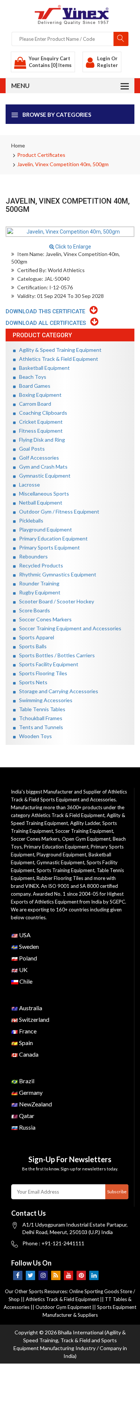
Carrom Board (33, 403)
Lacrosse (28, 484)
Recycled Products (39, 565)
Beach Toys (31, 377)
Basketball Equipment (43, 368)
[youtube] (68, 1275)
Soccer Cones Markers (44, 619)
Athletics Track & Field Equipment (57, 359)
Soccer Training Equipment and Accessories (68, 628)
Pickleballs (29, 520)
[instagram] (43, 1275)
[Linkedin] (94, 1275)
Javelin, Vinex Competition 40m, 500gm (63, 164)
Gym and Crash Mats (42, 466)
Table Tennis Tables (40, 709)
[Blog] (55, 1275)
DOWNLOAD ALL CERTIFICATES (48, 323)
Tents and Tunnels (39, 727)
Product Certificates (41, 155)
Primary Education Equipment (52, 538)
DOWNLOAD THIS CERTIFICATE (48, 311)
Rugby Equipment (38, 592)
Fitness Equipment (39, 430)
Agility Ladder (85, 823)
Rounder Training (37, 583)
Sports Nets (31, 682)
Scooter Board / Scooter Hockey (55, 601)
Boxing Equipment (39, 395)
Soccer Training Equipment (84, 831)
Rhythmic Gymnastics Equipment (56, 574)
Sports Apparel (35, 637)
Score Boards (33, 610)
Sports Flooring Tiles (41, 673)
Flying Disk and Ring (40, 439)
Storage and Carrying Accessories (57, 691)
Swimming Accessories (44, 700)
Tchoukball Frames (39, 718)
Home (18, 145)
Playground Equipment (44, 529)
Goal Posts (30, 448)
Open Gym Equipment (86, 839)
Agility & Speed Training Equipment (59, 350)
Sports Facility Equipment (47, 664)
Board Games (33, 386)
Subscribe (117, 1191)
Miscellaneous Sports (42, 493)
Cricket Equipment (39, 421)
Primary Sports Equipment (48, 547)
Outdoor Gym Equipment (63, 1307)
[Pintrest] (81, 1275)
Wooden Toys (34, 736)
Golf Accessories (37, 457)
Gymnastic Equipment (43, 475)
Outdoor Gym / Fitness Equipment (57, 511)
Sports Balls (31, 646)
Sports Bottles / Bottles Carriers (55, 655)
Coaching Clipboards (41, 412)
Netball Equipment (39, 502)
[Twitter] (30, 1275)
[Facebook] (17, 1275)
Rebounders (32, 556)
